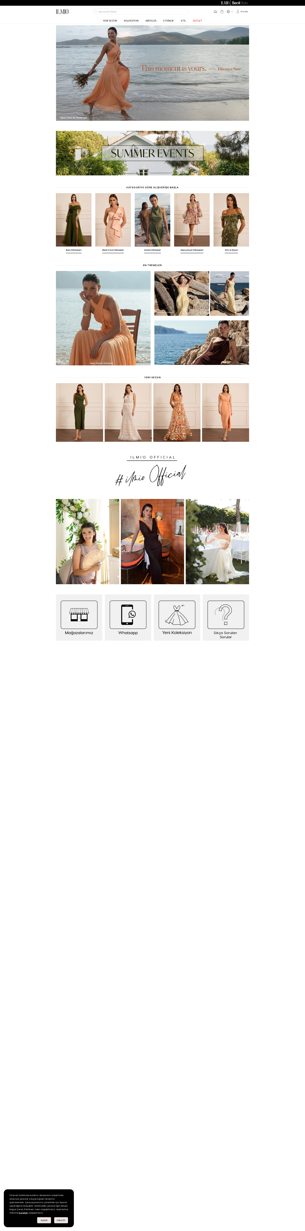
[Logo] (62, 11)
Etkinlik (168, 20)
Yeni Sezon (110, 20)
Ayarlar (44, 1220)
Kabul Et (61, 1220)
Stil (183, 20)
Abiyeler (151, 20)
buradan (23, 1212)
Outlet (197, 20)
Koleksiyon (131, 20)
